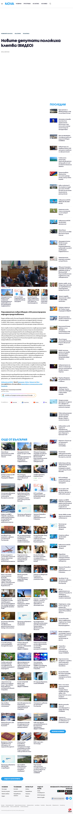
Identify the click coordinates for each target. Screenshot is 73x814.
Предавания (28, 791)
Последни (4, 789)
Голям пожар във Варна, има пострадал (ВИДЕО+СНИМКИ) (22, 684)
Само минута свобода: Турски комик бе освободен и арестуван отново (65, 391)
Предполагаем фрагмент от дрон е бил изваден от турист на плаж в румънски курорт (65, 404)
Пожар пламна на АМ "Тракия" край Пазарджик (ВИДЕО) (7, 476)
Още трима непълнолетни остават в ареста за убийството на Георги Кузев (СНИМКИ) (40, 768)
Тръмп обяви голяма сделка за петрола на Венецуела (65, 516)
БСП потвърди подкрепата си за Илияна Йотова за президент (39, 495)
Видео (3, 796)
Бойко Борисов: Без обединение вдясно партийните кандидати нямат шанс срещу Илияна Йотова (23, 497)
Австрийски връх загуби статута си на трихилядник (65, 318)
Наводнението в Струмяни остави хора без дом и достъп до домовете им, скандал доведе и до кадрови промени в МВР (8, 603)
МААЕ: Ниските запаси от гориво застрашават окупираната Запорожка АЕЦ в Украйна (64, 355)
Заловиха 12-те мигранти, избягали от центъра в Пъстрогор (7, 538)
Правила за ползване (5, 806)
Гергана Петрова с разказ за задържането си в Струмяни (40, 517)
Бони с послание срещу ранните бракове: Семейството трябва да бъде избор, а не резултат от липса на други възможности (8, 580)
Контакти (43, 805)
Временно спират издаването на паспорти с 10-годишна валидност (7, 744)
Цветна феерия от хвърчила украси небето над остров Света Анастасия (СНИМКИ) (23, 665)
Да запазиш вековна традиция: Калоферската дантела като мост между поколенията (7, 624)
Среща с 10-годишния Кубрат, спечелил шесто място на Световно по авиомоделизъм (40, 602)
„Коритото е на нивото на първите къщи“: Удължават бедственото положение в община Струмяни (7, 685)
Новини (18, 3)
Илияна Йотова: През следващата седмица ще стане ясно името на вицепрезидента (40, 538)
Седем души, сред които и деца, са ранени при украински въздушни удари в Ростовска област (65, 608)
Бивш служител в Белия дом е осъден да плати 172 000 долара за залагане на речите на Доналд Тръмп (65, 190)
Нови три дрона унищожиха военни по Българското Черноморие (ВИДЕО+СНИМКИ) (40, 725)
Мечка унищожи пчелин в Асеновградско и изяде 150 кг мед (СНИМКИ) (22, 577)
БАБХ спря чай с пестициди (38, 742)
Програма (27, 3)
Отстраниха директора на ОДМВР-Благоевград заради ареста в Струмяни (40, 665)
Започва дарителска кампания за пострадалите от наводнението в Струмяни (24, 706)
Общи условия (48, 805)
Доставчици (37, 805)
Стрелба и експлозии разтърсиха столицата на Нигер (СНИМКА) (64, 649)
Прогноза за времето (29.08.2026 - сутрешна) (24, 623)
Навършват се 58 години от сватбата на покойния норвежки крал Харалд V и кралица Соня (65, 430)
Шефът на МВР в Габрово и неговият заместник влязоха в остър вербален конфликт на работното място (7, 518)
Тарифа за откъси (30, 805)
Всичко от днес (6, 791)
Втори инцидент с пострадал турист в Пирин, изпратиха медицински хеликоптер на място (8, 558)
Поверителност (55, 805)
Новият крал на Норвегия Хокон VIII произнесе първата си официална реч (65, 149)
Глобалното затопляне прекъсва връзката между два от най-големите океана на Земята (65, 162)
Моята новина (5, 793)
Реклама (2, 805)
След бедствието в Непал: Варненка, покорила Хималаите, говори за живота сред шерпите (23, 602)
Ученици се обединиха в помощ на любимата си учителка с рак (40, 577)
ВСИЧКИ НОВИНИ (58, 731)
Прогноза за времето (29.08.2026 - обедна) (24, 515)
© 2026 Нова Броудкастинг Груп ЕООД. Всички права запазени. (12, 810)
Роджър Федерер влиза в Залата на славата (64, 379)
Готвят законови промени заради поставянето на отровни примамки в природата (7, 665)
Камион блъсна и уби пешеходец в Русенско (7, 724)
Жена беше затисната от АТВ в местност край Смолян (7, 454)
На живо (44, 3)
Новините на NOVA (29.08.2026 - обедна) (64, 546)
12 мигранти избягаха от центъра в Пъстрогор (40, 704)
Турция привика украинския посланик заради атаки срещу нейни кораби (65, 176)
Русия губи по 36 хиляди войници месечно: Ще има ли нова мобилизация (65, 491)
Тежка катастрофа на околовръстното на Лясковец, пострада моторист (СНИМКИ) (40, 646)
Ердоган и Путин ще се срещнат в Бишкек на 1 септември (65, 443)
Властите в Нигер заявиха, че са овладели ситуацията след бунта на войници (64, 330)
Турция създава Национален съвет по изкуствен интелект (65, 298)
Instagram (21, 382)
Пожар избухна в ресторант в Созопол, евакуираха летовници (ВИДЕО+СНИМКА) (24, 646)
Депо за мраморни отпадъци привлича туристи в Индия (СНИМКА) (65, 138)
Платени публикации (24, 806)
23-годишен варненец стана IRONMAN (40, 682)
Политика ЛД (62, 805)
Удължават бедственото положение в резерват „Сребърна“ (22, 768)
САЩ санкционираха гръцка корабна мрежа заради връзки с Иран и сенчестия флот (65, 416)
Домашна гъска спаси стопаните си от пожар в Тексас (64, 212)
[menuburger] (2, 3)
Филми (27, 796)
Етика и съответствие (14, 806)
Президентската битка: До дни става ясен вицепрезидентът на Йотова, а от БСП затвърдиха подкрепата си (24, 456)
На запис (36, 3)
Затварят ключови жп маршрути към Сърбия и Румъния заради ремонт (23, 725)
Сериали (27, 793)
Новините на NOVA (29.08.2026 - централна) (64, 222)
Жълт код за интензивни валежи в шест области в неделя (24, 477)
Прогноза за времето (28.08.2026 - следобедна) (8, 766)
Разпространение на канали (20, 805)
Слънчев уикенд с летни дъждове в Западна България (7, 644)
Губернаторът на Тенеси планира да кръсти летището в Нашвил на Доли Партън (65, 368)
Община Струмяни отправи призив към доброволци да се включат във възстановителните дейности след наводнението (40, 456)
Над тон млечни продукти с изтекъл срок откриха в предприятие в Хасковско (23, 558)
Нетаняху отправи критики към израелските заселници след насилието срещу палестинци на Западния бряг (65, 124)
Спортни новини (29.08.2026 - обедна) (64, 536)
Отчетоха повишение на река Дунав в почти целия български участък (8, 495)
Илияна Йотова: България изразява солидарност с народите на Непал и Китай (40, 558)
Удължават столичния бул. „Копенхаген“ (6, 704)
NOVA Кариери (41, 795)
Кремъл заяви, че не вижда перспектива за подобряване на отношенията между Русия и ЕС (65, 287)
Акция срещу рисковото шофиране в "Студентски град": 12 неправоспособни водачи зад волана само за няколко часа (24, 746)
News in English (40, 797)
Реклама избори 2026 (10, 805)
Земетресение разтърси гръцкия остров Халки (64, 259)
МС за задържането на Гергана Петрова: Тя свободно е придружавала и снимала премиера (24, 538)
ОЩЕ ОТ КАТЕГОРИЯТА (12, 779)
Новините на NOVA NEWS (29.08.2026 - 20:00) (64, 201)
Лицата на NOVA (18, 791)
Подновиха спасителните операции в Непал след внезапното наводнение (64, 557)
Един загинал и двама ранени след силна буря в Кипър (65, 111)
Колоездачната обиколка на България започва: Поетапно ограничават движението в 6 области (40, 625)
